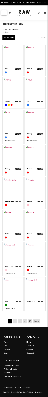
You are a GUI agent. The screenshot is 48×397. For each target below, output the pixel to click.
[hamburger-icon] (4, 12)
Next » (36, 321)
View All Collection (10, 140)
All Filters (10, 37)
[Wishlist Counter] (33, 13)
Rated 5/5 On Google (10, 30)
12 (30, 321)
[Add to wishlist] (19, 48)
